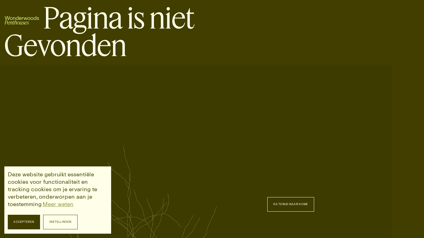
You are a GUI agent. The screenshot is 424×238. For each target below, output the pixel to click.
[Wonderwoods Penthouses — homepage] (21, 18)
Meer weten (58, 204)
